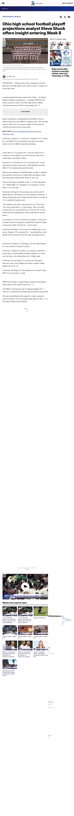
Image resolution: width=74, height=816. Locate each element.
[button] (10, 614)
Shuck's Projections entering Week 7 (27, 568)
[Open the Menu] (3, 3)
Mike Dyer (12, 76)
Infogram (27, 569)
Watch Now (67, 3)
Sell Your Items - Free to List (63, 620)
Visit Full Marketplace (68, 620)
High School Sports (12, 17)
